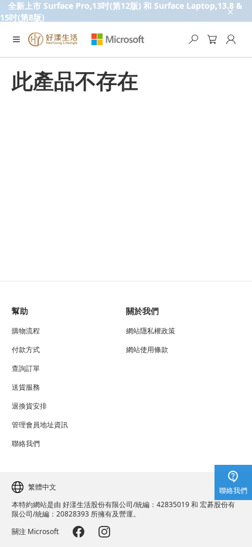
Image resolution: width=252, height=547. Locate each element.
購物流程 (26, 331)
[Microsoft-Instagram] (104, 532)
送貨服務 (26, 387)
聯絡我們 (26, 443)
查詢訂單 (26, 368)
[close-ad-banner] (230, 11)
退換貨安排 (29, 406)
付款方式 (26, 349)
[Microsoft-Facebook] (78, 532)
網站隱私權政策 (150, 331)
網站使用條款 (147, 349)
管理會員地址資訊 (40, 425)
